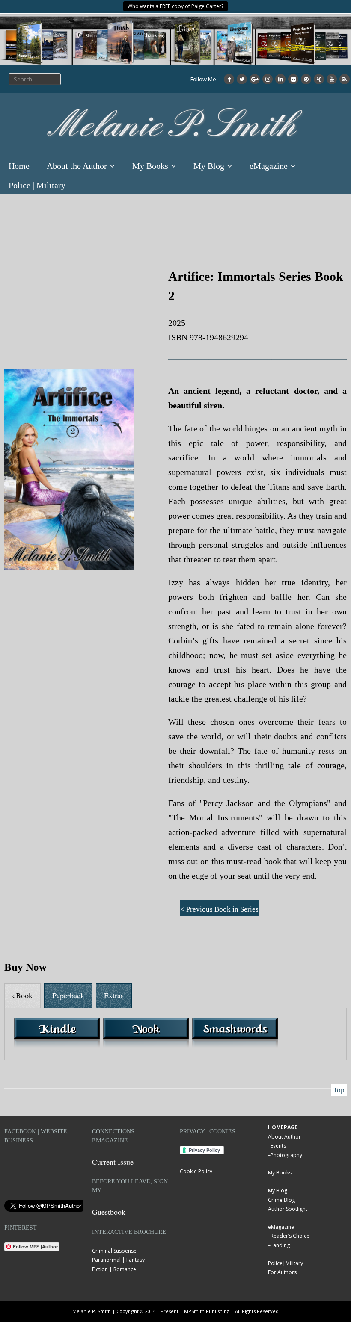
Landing (280, 1245)
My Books (150, 166)
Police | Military (37, 185)
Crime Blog (281, 1200)
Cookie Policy (196, 1171)
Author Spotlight (287, 1209)
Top (339, 1090)
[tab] (22, 995)
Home (19, 166)
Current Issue (113, 1162)
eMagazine (269, 166)
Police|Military (285, 1263)
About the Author (77, 166)
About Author (284, 1136)
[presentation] (22, 995)
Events (278, 1145)
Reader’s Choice (290, 1235)
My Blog (208, 166)
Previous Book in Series (222, 909)
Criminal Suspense (114, 1250)
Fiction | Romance (114, 1269)
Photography (286, 1155)
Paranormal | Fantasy (118, 1259)
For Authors (282, 1272)
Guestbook (108, 1212)
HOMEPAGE (282, 1127)
